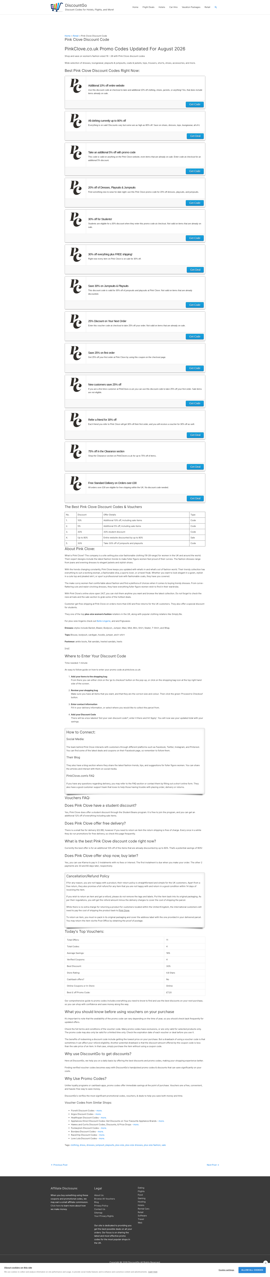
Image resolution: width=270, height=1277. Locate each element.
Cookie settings (226, 1270)
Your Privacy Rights (104, 1216)
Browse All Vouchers (104, 1198)
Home (135, 7)
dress (82, 1145)
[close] (265, 1263)
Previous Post (59, 1165)
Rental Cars (143, 1208)
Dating (141, 1187)
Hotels (162, 7)
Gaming (141, 1198)
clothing (75, 1145)
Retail (207, 7)
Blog (96, 1202)
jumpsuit (100, 1145)
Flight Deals (148, 7)
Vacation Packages (191, 7)
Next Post (213, 1165)
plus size (119, 1145)
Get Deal (195, 136)
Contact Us (99, 1209)
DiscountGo (76, 5)
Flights (141, 1191)
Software (142, 1215)
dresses (90, 1145)
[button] (215, 7)
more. (99, 1110)
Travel (141, 1219)
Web (140, 1222)
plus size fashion (152, 1145)
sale (164, 1145)
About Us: (99, 1195)
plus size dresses (134, 1145)
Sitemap (98, 1212)
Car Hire (173, 7)
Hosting (142, 1201)
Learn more (152, 1272)
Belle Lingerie (104, 621)
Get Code (194, 104)
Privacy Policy (101, 1205)
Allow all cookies (252, 1270)
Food (140, 1194)
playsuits (109, 1145)
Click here (56, 1205)
